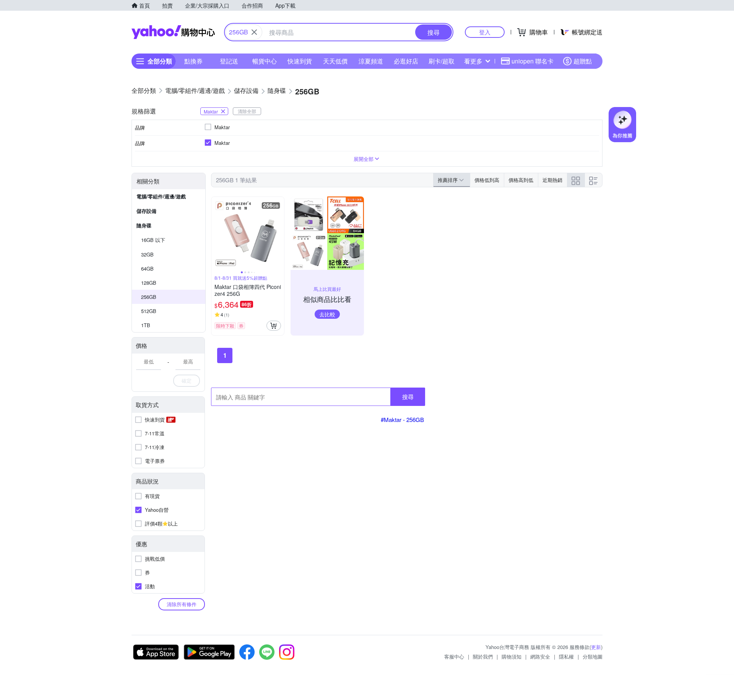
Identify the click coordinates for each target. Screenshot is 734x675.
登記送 (229, 61)
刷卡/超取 (442, 61)
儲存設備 (146, 210)
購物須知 (511, 656)
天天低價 (335, 61)
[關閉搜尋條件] (254, 32)
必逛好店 (406, 61)
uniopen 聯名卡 (533, 61)
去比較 (327, 314)
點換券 (193, 61)
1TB (145, 325)
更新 (596, 647)
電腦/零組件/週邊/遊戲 (161, 196)
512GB (148, 311)
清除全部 (247, 111)
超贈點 (582, 61)
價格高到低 (520, 179)
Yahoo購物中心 (173, 32)
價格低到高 (486, 179)
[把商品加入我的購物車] (273, 326)
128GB (148, 282)
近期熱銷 (552, 179)
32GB (147, 254)
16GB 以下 (153, 239)
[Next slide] (279, 233)
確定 (187, 380)
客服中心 (454, 656)
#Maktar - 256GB (402, 419)
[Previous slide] (216, 233)
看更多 (473, 61)
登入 (484, 32)
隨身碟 (143, 225)
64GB (147, 268)
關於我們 (483, 656)
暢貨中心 (264, 61)
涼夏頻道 (371, 61)
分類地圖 (592, 656)
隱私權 (566, 656)
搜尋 (408, 397)
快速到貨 (299, 61)
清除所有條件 (181, 604)
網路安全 (540, 656)
